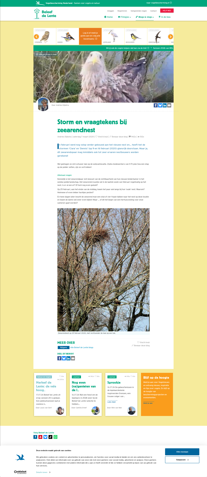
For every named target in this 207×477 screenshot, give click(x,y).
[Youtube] (40, 437)
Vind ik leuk (102, 137)
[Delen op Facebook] (156, 105)
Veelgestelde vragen (139, 11)
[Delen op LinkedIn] (165, 105)
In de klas (166, 17)
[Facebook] (35, 437)
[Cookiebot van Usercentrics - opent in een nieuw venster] (20, 472)
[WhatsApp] (55, 437)
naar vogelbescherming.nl (158, 3)
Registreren (122, 11)
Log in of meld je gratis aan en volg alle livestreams (90, 36)
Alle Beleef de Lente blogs (81, 347)
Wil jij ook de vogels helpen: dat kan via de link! (109, 48)
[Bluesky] (45, 437)
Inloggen (110, 11)
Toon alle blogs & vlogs (47, 54)
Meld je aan (147, 403)
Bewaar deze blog (119, 137)
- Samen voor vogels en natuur (73, 3)
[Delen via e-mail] (169, 105)
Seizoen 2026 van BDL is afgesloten (152, 48)
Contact (153, 11)
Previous (36, 36)
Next (170, 36)
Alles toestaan (182, 452)
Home (109, 17)
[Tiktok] (50, 437)
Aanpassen (181, 460)
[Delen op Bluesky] (160, 105)
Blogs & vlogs (145, 17)
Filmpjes (124, 17)
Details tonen (41, 472)
